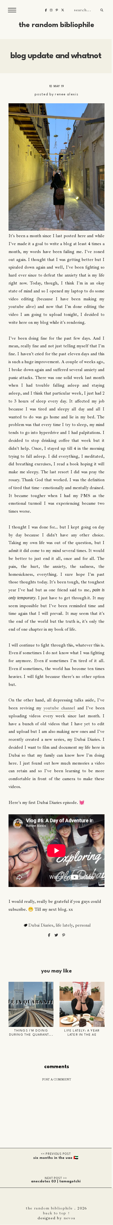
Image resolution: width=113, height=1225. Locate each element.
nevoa (69, 1217)
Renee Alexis (66, 94)
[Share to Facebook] (49, 935)
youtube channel (59, 708)
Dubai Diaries (40, 925)
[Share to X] (57, 935)
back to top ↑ (56, 1213)
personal (83, 925)
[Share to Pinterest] (63, 935)
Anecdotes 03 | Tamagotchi (56, 1181)
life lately (64, 925)
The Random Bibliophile (56, 25)
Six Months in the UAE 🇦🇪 (55, 1158)
